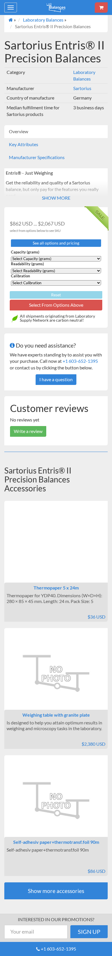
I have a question (56, 379)
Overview (18, 131)
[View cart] (101, 7)
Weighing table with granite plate (56, 715)
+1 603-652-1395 (80, 361)
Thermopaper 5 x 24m (56, 587)
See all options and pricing (56, 243)
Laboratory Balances (43, 19)
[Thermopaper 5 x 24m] (56, 547)
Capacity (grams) (25, 252)
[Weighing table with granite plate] (56, 674)
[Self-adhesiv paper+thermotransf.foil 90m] (56, 801)
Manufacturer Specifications (37, 157)
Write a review (28, 431)
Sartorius (82, 88)
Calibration (20, 276)
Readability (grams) (27, 264)
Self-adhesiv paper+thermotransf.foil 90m (56, 842)
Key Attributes (23, 144)
